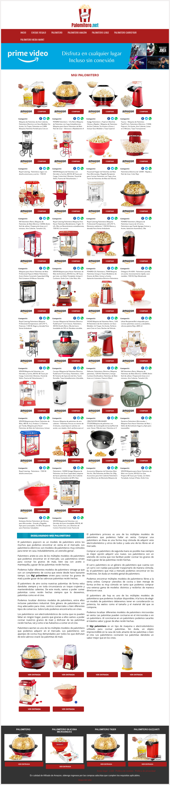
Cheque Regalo (38, 32)
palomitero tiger (105, 729)
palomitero (56, 32)
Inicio (23, 32)
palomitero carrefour (125, 32)
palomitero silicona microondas (64, 730)
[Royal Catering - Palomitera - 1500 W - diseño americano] (34, 443)
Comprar (42, 111)
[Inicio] (85, 25)
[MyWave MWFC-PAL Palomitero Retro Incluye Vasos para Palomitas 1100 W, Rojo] (68, 657)
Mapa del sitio (85, 780)
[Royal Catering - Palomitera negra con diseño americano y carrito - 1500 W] (34, 144)
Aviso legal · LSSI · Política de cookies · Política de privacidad (126, 771)
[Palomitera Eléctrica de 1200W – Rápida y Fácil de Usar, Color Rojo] (136, 144)
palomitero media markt (32, 39)
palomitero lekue (100, 32)
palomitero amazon (77, 32)
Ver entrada (34, 674)
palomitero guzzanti (146, 729)
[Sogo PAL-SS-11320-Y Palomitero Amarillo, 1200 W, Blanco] (136, 657)
